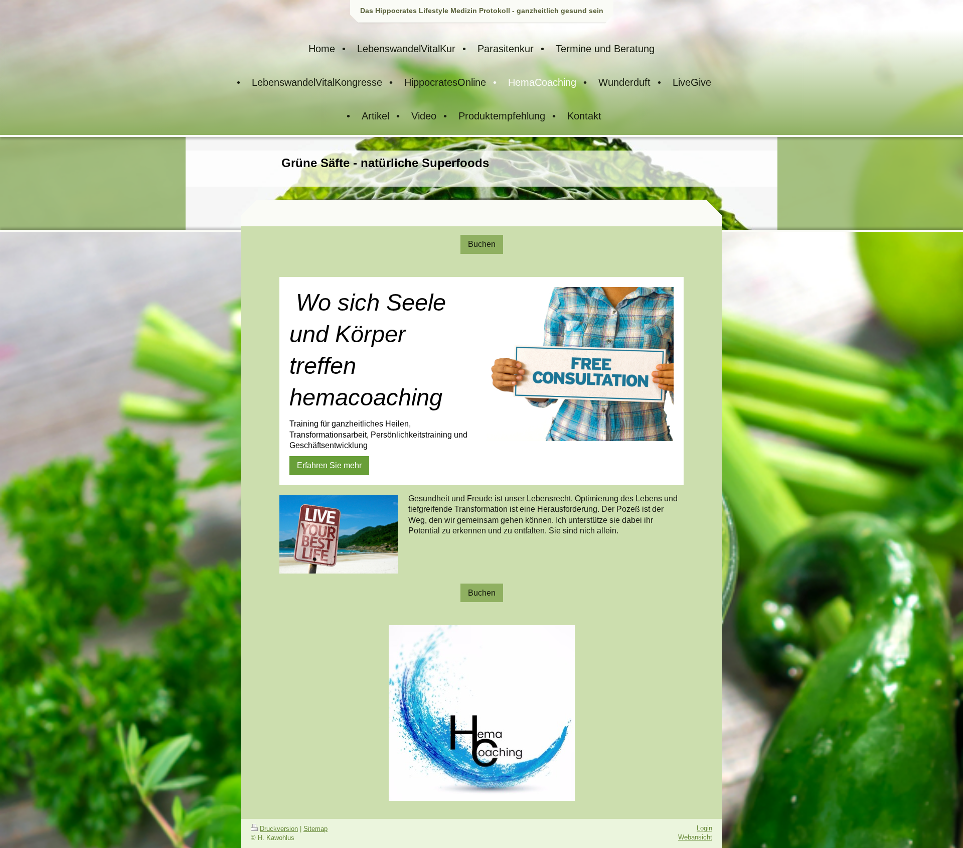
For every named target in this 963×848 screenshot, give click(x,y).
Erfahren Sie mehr (329, 465)
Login (704, 828)
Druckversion (279, 828)
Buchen (482, 244)
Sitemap (315, 828)
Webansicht (695, 837)
